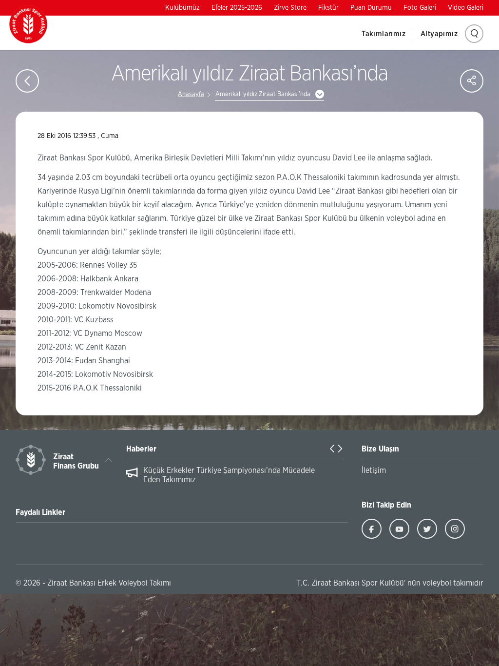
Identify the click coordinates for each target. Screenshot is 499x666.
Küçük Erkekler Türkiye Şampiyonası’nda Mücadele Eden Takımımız (229, 475)
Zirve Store (290, 7)
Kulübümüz (182, 7)
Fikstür (328, 7)
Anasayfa (191, 94)
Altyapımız (439, 34)
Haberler (141, 449)
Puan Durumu (371, 7)
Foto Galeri (419, 7)
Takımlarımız (383, 34)
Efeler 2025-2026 (236, 7)
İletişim (374, 470)
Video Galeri (465, 7)
